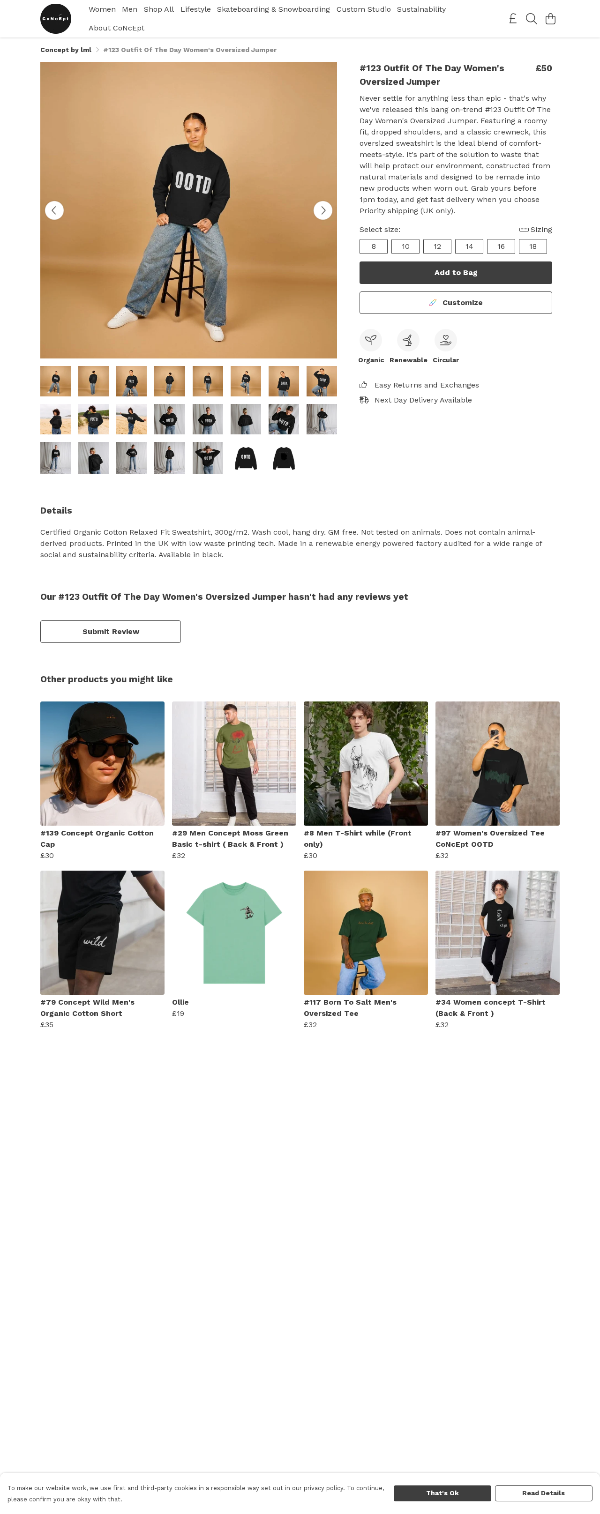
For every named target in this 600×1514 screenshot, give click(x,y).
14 (469, 246)
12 (437, 246)
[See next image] (323, 210)
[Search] (531, 18)
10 (406, 246)
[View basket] (550, 18)
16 (501, 246)
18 (533, 246)
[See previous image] (54, 210)
